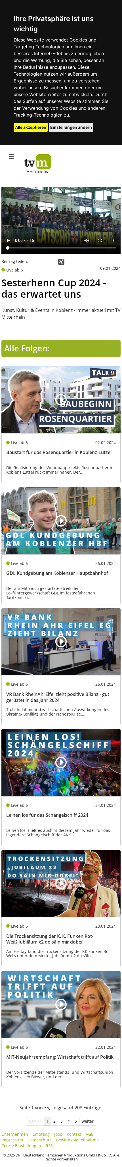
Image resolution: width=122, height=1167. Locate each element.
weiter (88, 1121)
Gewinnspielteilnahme (77, 1140)
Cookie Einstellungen (21, 1145)
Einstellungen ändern (71, 127)
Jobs (58, 1134)
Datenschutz (39, 1140)
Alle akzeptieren (30, 127)
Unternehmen (14, 1134)
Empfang (41, 1134)
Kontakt (74, 1134)
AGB (90, 1134)
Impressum (12, 1140)
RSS (49, 1145)
